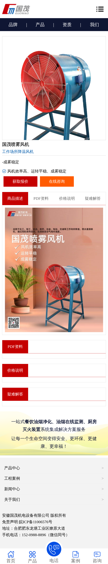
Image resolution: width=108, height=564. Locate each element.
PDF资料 (41, 198)
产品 (40, 24)
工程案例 (12, 478)
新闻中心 (12, 489)
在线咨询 (57, 181)
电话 (54, 560)
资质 (67, 24)
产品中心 (12, 468)
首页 (10, 560)
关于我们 (12, 499)
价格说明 (67, 198)
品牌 (13, 24)
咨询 (97, 560)
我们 (94, 24)
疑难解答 (93, 198)
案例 (75, 560)
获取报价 (20, 181)
